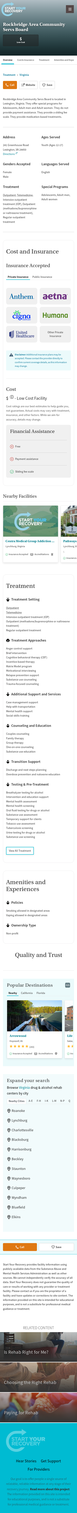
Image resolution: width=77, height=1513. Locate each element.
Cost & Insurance (25, 60)
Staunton (19, 1169)
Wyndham (19, 1197)
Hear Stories (26, 1461)
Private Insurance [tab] (18, 277)
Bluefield (18, 1207)
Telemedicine (25, 195)
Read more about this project (49, 1489)
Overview (7, 60)
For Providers (39, 1469)
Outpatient (9, 195)
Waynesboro (21, 1178)
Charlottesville (22, 1130)
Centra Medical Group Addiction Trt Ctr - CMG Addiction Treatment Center (31, 541)
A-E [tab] (31, 1101)
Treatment (44, 60)
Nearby (12, 993)
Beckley (17, 1159)
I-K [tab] (46, 1101)
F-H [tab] (39, 1101)
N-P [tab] (62, 1101)
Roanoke (18, 1111)
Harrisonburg (21, 1149)
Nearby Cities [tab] (16, 1101)
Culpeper (18, 1188)
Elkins (16, 1217)
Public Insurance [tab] (42, 277)
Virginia (24, 1087)
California (27, 993)
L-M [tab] (54, 1101)
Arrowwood (17, 1036)
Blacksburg (20, 1139)
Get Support (51, 1461)
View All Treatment (20, 850)
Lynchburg (19, 1120)
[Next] (73, 536)
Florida (41, 993)
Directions (9, 154)
